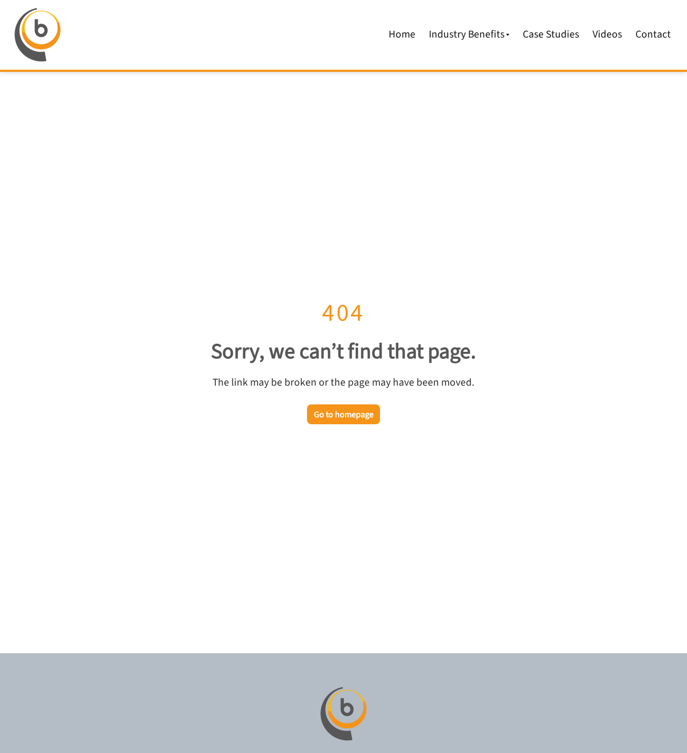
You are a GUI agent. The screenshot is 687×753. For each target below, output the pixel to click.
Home (402, 34)
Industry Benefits (467, 34)
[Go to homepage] (343, 714)
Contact (653, 34)
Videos (607, 34)
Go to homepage (344, 414)
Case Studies (551, 34)
